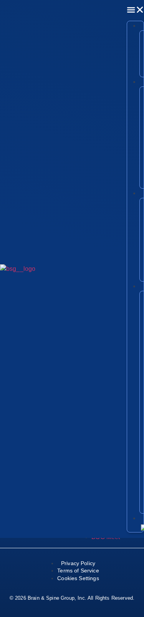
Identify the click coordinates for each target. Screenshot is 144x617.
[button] (135, 9)
